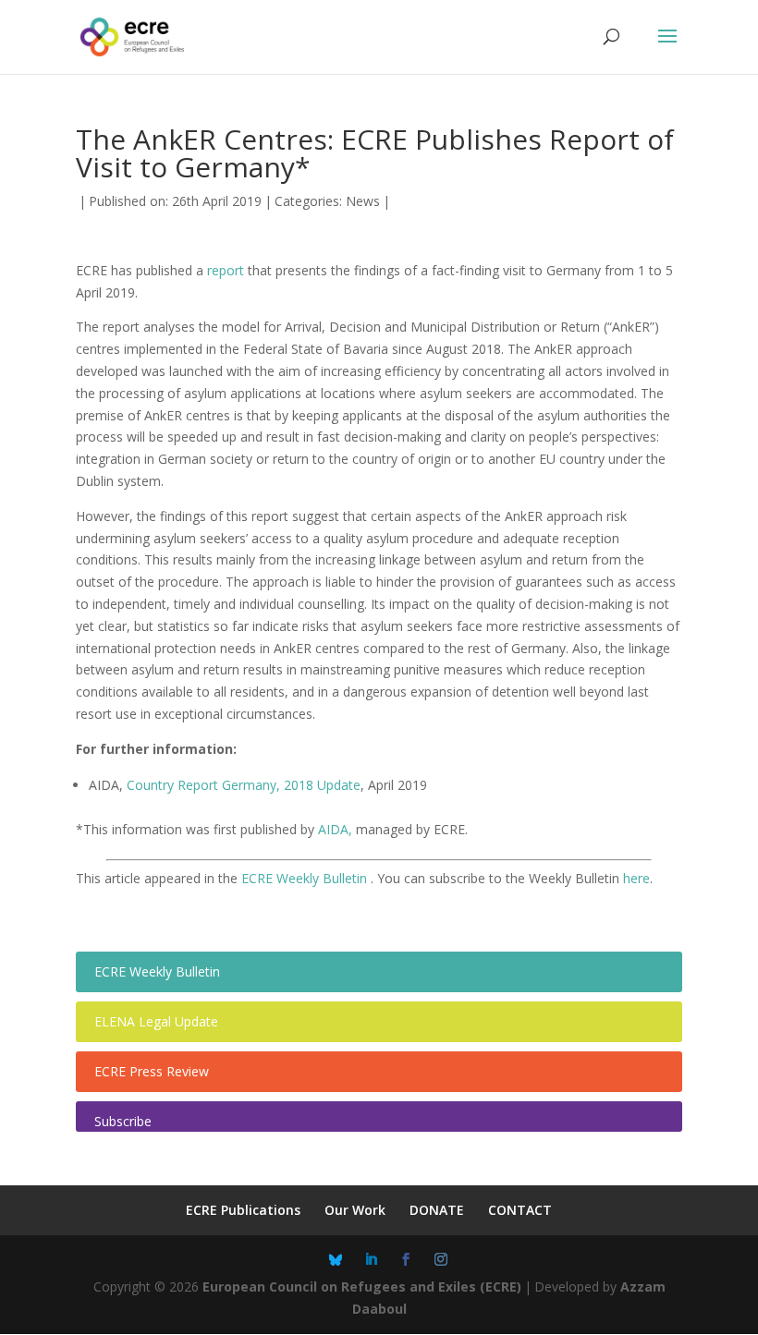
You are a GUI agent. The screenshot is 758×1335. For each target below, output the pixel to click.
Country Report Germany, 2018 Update (244, 785)
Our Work (354, 1210)
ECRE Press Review (151, 1071)
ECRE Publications (243, 1210)
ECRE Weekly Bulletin (306, 878)
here (636, 878)
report (225, 270)
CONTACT (520, 1210)
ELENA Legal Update (156, 1021)
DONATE (437, 1210)
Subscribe (123, 1121)
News (363, 201)
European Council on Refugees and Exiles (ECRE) (361, 1286)
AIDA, (337, 829)
